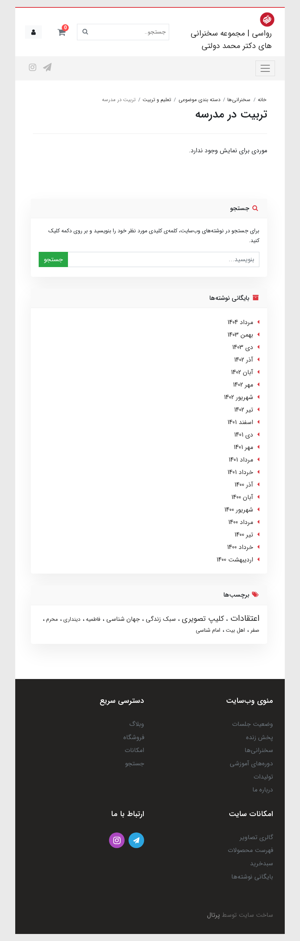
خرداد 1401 (240, 472)
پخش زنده (259, 737)
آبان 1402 (242, 372)
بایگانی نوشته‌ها (252, 877)
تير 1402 (243, 410)
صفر (254, 630)
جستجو (53, 259)
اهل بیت (234, 630)
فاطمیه (92, 619)
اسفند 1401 (240, 422)
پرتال (213, 915)
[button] (61, 32)
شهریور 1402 (238, 397)
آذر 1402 (243, 360)
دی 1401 (243, 435)
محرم (51, 619)
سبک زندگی (160, 619)
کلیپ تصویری (202, 619)
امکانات (134, 750)
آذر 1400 (243, 485)
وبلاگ (136, 724)
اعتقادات (243, 618)
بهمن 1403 (240, 335)
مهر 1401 (243, 447)
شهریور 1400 (238, 510)
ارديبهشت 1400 (234, 560)
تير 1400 (243, 535)
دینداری (71, 619)
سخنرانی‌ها (259, 750)
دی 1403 (242, 347)
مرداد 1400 (240, 522)
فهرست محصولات (250, 850)
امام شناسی (208, 630)
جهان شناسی (122, 619)
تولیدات (263, 777)
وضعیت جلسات (252, 724)
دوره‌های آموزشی (251, 763)
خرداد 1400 (240, 547)
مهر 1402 (243, 385)
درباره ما (262, 790)
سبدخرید (261, 863)
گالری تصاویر (256, 837)
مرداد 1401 (241, 460)
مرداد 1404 (240, 322)
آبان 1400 (242, 497)
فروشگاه (133, 737)
